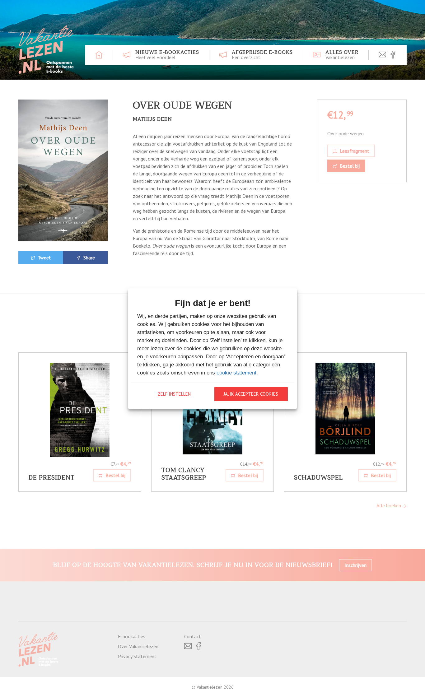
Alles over (341, 55)
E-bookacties (131, 636)
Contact (192, 636)
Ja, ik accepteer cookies (251, 394)
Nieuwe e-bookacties (167, 55)
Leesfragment (354, 151)
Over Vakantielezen (138, 646)
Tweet (43, 257)
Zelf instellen (174, 394)
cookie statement (236, 373)
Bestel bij (349, 166)
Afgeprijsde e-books (262, 55)
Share (88, 257)
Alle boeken (389, 505)
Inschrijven (355, 565)
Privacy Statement (137, 656)
